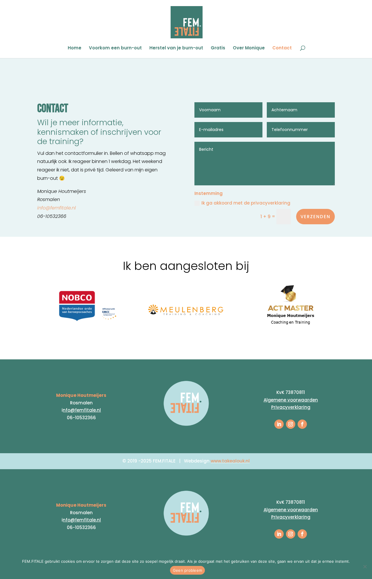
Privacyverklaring (290, 407)
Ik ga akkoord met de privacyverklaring (245, 203)
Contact (282, 48)
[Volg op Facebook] (302, 424)
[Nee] (365, 566)
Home (74, 48)
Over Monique (249, 48)
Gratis (218, 48)
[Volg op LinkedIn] (279, 424)
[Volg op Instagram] (290, 424)
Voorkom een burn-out (115, 48)
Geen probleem (187, 570)
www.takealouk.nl (230, 461)
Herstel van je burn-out (176, 48)
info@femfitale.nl (56, 208)
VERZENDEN (315, 217)
